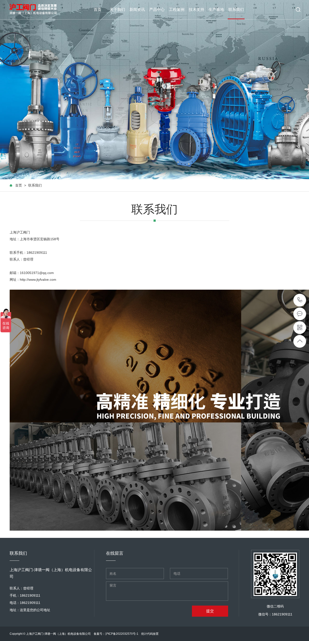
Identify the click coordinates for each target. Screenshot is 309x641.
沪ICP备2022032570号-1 (121, 633)
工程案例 (176, 9)
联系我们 (236, 9)
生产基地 (216, 9)
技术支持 (196, 9)
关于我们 (117, 9)
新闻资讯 (137, 9)
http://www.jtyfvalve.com (38, 279)
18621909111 (300, 300)
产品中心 (157, 9)
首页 (97, 9)
